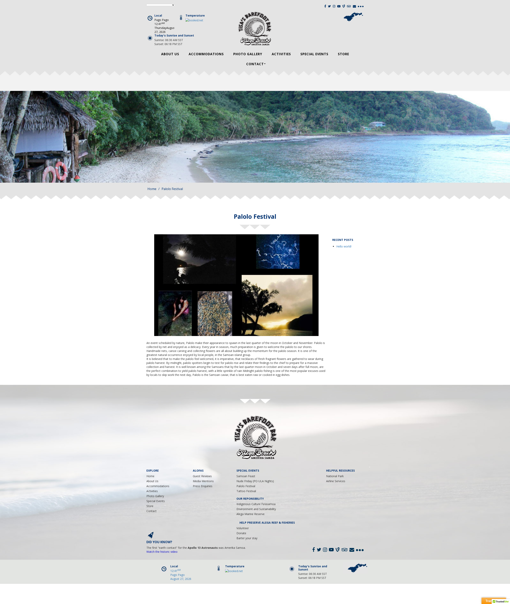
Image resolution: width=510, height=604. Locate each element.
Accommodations (206, 54)
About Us (170, 54)
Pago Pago (161, 20)
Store (343, 54)
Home (151, 189)
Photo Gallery (247, 54)
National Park (335, 476)
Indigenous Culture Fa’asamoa (256, 504)
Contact (255, 64)
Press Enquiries (202, 486)
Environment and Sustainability (256, 509)
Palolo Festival (245, 486)
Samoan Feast (245, 476)
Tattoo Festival (246, 491)
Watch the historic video (162, 552)
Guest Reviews (202, 476)
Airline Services (335, 481)
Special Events (314, 54)
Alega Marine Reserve (250, 514)
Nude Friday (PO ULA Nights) (255, 481)
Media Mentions (203, 481)
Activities (281, 54)
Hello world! (343, 246)
